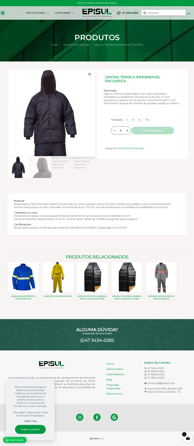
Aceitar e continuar (30, 429)
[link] (97, 438)
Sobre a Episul (114, 369)
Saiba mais (30, 421)
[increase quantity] (127, 130)
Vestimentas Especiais (76, 44)
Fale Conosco (114, 393)
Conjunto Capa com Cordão (57, 296)
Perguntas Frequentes (113, 386)
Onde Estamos (115, 374)
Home (110, 363)
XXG (147, 119)
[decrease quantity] (114, 130)
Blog (109, 379)
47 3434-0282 (99, 340)
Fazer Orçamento (152, 130)
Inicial (54, 44)
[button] (90, 74)
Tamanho (117, 119)
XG (139, 119)
